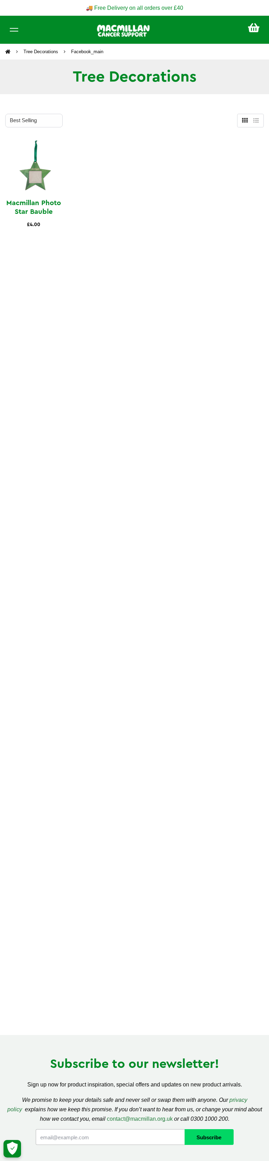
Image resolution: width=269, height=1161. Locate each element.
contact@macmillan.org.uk (140, 1119)
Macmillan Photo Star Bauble (33, 207)
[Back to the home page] (8, 51)
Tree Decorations (40, 51)
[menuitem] (254, 27)
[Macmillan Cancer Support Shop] (123, 30)
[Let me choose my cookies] (12, 1148)
